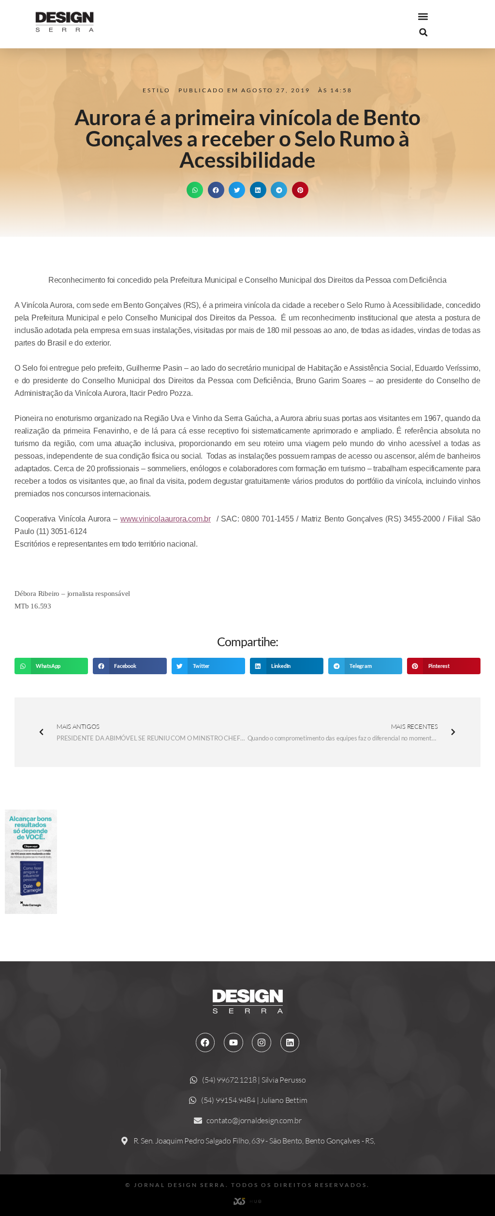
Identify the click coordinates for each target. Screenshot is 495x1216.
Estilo (157, 90)
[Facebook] (205, 1042)
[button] (423, 17)
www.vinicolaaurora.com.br (165, 519)
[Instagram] (261, 1042)
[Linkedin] (290, 1042)
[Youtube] (233, 1042)
